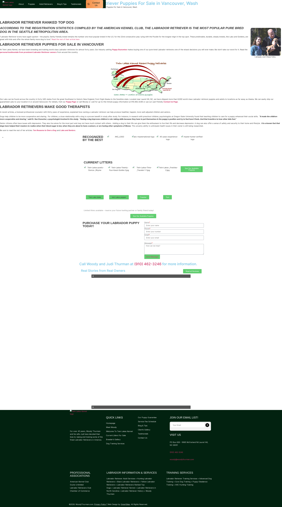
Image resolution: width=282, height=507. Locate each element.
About (21, 4)
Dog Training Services (115, 443)
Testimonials (76, 4)
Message (148, 243)
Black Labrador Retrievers (128, 482)
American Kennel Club (79, 482)
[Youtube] (89, 446)
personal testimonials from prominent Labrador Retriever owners (28, 52)
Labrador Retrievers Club (80, 488)
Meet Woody (111, 427)
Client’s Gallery (144, 430)
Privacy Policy (100, 504)
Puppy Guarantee (119, 49)
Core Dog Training (182, 482)
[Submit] (207, 425)
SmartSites (125, 504)
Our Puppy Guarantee (147, 417)
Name (147, 222)
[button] (95, 197)
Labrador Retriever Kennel (124, 488)
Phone (147, 228)
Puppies (31, 4)
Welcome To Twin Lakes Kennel (119, 431)
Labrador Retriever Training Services (181, 478)
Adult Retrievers (46, 4)
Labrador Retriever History (132, 491)
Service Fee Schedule (147, 421)
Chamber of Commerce (80, 491)
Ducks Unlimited (76, 485)
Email (147, 235)
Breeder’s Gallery (113, 439)
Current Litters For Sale (116, 435)
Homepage (110, 423)
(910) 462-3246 (147, 264)
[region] (141, 341)
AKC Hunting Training (184, 485)
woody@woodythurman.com (182, 459)
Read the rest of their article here (65, 39)
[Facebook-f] (72, 446)
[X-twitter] (81, 446)
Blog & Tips (62, 4)
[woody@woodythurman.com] (170, 456)
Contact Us (142, 438)
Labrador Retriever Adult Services (121, 478)
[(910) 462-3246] (170, 449)
